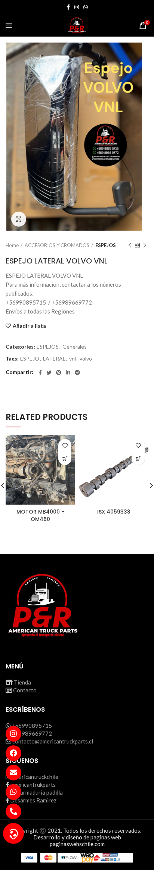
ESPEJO (29, 359)
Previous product (129, 245)
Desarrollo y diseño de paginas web (77, 837)
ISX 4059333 (113, 511)
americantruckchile (35, 776)
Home (12, 245)
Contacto (25, 690)
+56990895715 (32, 725)
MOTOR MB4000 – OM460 (40, 515)
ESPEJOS (105, 245)
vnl (72, 359)
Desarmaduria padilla (36, 792)
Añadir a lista (29, 325)
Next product (144, 245)
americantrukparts (33, 784)
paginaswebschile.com (77, 844)
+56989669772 (32, 733)
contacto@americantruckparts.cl (52, 741)
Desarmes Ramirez (33, 800)
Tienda (22, 682)
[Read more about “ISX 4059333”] (138, 458)
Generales (74, 347)
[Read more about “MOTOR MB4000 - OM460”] (64, 458)
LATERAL (54, 359)
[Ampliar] (18, 219)
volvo (86, 359)
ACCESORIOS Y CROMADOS (57, 245)
